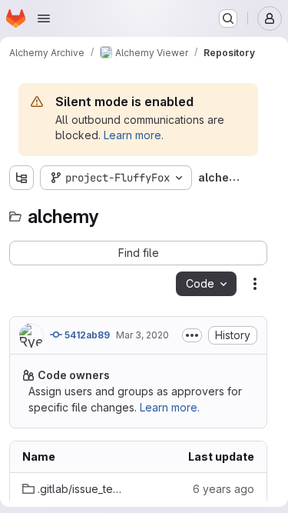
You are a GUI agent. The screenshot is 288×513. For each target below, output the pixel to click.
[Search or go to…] (228, 18)
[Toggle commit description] (192, 335)
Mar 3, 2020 (142, 335)
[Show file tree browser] (21, 177)
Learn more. (170, 407)
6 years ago (223, 488)
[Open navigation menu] (43, 18)
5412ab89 (86, 335)
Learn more (132, 135)
